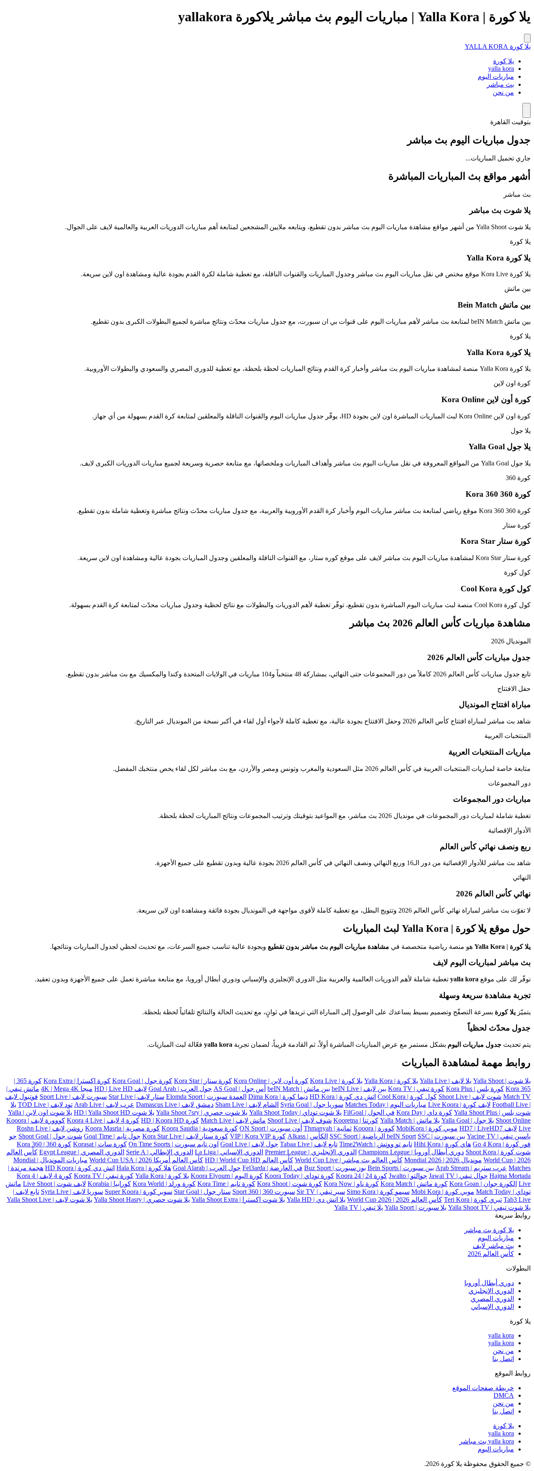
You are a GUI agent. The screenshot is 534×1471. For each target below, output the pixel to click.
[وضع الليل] (526, 110)
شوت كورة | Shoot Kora (498, 1152)
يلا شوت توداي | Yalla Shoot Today (295, 1112)
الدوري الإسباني (492, 1306)
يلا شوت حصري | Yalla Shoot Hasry (142, 1199)
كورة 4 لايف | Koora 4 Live (103, 1120)
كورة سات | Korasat (100, 1144)
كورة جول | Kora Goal (142, 1080)
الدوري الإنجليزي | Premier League (311, 1152)
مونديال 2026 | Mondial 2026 (443, 1159)
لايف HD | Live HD (120, 1088)
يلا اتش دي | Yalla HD (316, 1199)
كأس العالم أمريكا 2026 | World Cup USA (146, 1159)
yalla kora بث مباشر (486, 1441)
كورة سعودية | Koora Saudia (199, 1128)
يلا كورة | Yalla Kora (391, 1080)
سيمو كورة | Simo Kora (378, 1191)
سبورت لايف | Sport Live (73, 1096)
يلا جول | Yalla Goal (467, 1120)
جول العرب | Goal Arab (180, 1088)
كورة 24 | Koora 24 (361, 1175)
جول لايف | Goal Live (249, 1144)
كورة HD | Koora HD (170, 1120)
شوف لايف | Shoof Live (299, 1120)
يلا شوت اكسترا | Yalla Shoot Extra (238, 1199)
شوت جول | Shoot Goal (50, 1136)
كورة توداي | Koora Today (299, 1175)
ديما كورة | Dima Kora (278, 1096)
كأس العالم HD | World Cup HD (249, 1159)
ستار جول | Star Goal (202, 1191)
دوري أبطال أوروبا (489, 1282)
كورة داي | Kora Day (424, 1112)
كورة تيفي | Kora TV (416, 1088)
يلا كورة (503, 61)
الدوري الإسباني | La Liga (229, 1152)
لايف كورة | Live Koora (459, 1104)
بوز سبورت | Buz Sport (335, 1167)
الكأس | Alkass (307, 1136)
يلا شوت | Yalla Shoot (502, 1080)
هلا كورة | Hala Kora (143, 1167)
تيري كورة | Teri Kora (473, 1199)
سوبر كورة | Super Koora (138, 1191)
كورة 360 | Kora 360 (44, 1144)
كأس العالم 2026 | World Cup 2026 (394, 1199)
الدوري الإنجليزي (491, 1290)
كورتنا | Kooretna (355, 1120)
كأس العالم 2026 (491, 1253)
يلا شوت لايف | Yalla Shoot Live (49, 1199)
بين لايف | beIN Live (359, 1088)
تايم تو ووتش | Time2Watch (375, 1144)
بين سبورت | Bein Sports (401, 1167)
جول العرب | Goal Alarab (207, 1167)
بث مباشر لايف (493, 1245)
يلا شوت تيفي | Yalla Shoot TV (489, 1207)
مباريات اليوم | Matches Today (385, 1104)
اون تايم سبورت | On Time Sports (173, 1144)
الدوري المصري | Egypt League (81, 1152)
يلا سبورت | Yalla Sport (415, 1207)
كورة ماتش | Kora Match (414, 1183)
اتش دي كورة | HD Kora (343, 1096)
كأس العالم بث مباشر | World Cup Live (349, 1159)
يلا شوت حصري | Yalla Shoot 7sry (201, 1112)
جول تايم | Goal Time (112, 1136)
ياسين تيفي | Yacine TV (499, 1136)
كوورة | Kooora (374, 1128)
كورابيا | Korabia (109, 1183)
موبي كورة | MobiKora (427, 1128)
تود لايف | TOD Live (45, 1104)
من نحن (503, 92)
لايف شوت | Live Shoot (54, 1183)
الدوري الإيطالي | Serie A (159, 1152)
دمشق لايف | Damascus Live (175, 1104)
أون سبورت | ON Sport (270, 1128)
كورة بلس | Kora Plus (475, 1088)
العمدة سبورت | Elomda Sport (206, 1096)
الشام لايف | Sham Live (247, 1104)
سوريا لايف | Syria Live (72, 1191)
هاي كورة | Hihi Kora (442, 1144)
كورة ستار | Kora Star (203, 1080)
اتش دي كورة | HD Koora (80, 1167)
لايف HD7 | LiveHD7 (488, 1128)
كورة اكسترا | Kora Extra (77, 1080)
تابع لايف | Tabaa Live (309, 1144)
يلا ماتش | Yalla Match (410, 1120)
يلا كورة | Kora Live (336, 1080)
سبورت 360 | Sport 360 (263, 1191)
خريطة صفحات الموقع (483, 1387)
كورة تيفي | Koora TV (104, 1175)
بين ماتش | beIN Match (298, 1088)
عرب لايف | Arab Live (104, 1104)
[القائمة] (527, 38)
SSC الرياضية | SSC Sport (380, 1136)
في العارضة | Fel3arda (272, 1167)
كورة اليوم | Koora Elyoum (227, 1175)
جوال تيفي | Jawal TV (458, 1175)
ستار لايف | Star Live (136, 1096)
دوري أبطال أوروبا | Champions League (411, 1152)
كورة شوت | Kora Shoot (289, 1183)
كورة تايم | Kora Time (226, 1183)
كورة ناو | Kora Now (351, 1183)
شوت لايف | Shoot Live (469, 1096)
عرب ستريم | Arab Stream (471, 1167)
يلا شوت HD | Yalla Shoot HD (114, 1112)
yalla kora (501, 68)
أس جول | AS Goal (240, 1088)
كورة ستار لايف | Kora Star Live (185, 1136)
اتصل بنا (503, 1358)
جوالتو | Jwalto (408, 1175)
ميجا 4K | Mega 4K (67, 1088)
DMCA (504, 1395)
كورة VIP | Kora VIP (258, 1136)
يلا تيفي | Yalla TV (358, 1207)
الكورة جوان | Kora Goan (483, 1183)
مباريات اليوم (496, 76)
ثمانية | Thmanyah (328, 1128)
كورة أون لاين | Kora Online (271, 1080)
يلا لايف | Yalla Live (445, 1080)
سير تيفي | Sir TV (321, 1191)
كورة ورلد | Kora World (164, 1183)
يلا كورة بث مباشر (489, 1229)
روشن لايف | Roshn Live (50, 1128)
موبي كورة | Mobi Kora (442, 1191)
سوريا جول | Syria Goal (311, 1104)
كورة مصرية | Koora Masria (122, 1128)
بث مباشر (500, 84)
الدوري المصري (492, 1298)
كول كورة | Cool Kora (407, 1096)
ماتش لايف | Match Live (233, 1120)
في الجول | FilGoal (369, 1112)
